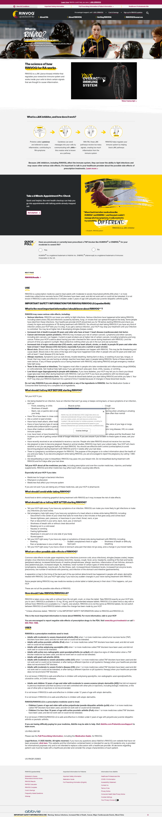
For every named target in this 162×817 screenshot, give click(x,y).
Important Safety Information (72, 776)
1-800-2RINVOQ (95, 2)
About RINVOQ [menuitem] (75, 17)
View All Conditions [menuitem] (22, 6)
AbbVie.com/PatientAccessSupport (116, 724)
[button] (147, 13)
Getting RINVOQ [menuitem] (104, 17)
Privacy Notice (105, 791)
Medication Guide (83, 736)
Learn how (65, 2)
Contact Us (104, 785)
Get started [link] (32, 213)
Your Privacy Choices (108, 800)
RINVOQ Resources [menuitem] (134, 17)
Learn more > (92, 168)
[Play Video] (104, 81)
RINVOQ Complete (31, 787)
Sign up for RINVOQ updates (133, 12)
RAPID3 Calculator (31, 784)
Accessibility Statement (108, 782)
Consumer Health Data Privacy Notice (113, 794)
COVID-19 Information (108, 779)
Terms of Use (105, 788)
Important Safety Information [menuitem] (54, 6)
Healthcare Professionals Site (110, 776)
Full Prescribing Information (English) (75, 782)
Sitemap (27, 796)
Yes (45, 250)
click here (43, 743)
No (98, 250)
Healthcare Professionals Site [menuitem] (139, 6)
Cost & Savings (113, 12)
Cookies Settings (106, 797)
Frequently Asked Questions (34, 793)
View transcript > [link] (129, 101)
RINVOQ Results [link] (32, 277)
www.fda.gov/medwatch (116, 620)
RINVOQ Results (30, 781)
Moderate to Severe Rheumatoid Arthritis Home (33, 777)
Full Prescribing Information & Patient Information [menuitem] (95, 6)
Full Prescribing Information (50, 736)
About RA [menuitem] (44, 17)
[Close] (103, 411)
